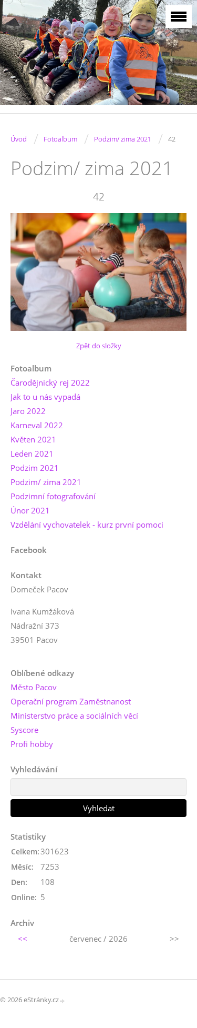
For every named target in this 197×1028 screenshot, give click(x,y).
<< (22, 938)
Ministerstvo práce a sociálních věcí (74, 715)
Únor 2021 (30, 510)
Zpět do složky (98, 345)
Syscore (24, 729)
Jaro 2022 (28, 411)
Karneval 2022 (37, 425)
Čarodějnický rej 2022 (50, 382)
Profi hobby (32, 744)
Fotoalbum (60, 139)
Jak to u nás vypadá (45, 396)
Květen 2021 (33, 439)
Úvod (19, 139)
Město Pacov (34, 687)
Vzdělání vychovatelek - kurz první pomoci (87, 524)
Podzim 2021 (35, 467)
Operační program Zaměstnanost (71, 701)
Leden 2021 (32, 453)
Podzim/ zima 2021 (122, 139)
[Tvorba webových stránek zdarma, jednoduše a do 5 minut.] (62, 1000)
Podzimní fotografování (53, 496)
